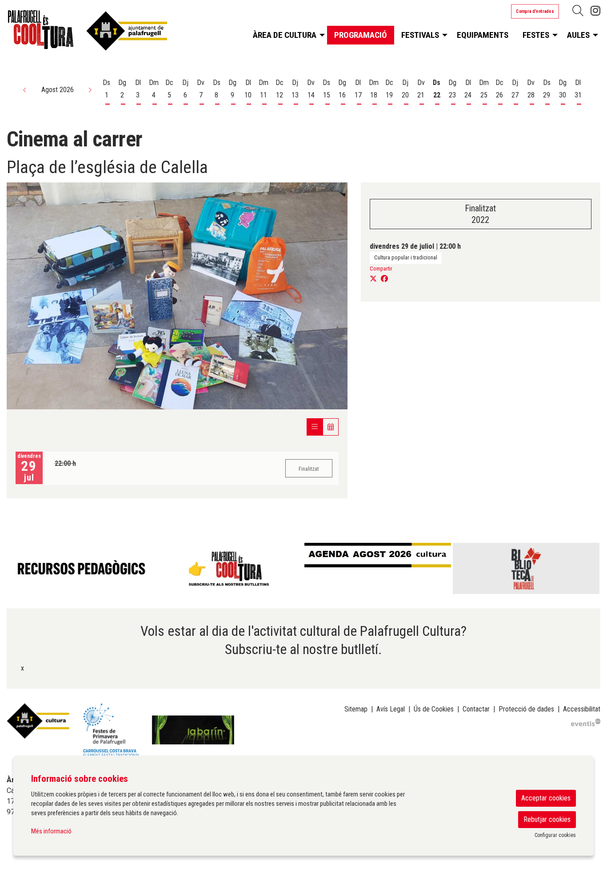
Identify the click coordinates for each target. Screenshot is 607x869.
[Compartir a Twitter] (373, 279)
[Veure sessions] (315, 427)
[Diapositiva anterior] (15, 568)
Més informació (51, 831)
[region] (303, 568)
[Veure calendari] (331, 427)
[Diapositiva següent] (591, 568)
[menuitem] (595, 10)
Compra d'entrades (535, 11)
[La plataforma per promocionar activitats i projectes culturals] (585, 721)
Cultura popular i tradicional (405, 257)
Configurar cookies (555, 835)
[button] (25, 90)
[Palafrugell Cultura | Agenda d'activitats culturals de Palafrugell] (101, 33)
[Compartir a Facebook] (384, 279)
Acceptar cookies (546, 798)
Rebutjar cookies (547, 819)
